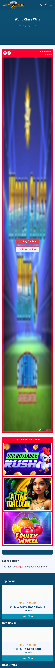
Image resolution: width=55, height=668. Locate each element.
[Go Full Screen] (9, 53)
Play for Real (29, 241)
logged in (21, 566)
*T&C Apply (27, 610)
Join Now (27, 616)
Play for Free (29, 249)
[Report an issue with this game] (5, 53)
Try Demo (27, 459)
